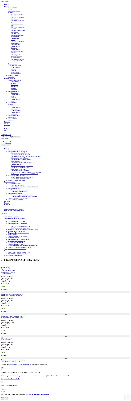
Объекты (7, 122)
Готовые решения (9, 78)
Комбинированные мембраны (20, 228)
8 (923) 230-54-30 (6, 136)
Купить (65, 292)
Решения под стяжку (15, 82)
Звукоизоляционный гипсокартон (17, 35)
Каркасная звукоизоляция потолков (15, 107)
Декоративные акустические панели (14, 64)
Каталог (6, 6)
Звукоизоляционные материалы (14, 11)
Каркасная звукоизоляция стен (15, 94)
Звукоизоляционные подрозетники (17, 42)
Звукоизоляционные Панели (20, 153)
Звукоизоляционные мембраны (17, 18)
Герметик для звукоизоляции (15, 45)
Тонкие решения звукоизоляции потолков (16, 112)
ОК (2, 367)
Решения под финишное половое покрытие (15, 87)
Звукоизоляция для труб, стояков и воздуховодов (16, 56)
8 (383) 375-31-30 (6, 135)
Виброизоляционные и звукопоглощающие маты (17, 23)
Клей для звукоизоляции (15, 48)
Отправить (4, 397)
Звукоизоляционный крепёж (20, 170)
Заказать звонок (16, 136)
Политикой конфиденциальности (38, 394)
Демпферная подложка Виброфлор (11, 295)
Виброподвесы (15, 33)
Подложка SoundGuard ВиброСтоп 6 (12, 317)
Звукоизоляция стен (14, 91)
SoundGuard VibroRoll (7, 273)
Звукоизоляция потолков (12, 103)
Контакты (7, 125)
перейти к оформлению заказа (21, 364)
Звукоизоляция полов (14, 80)
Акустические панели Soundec (16, 72)
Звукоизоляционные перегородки (14, 116)
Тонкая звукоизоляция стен (15, 99)
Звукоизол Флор (5, 339)
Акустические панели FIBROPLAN (15, 68)
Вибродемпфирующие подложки (21, 159)
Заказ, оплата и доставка (12, 8)
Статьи (6, 123)
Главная (6, 4)
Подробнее (4, 289)
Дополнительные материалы (13, 76)
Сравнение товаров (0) (8, 270)
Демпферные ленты (17, 164)
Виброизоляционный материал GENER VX (17, 60)
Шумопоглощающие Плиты (19, 158)
